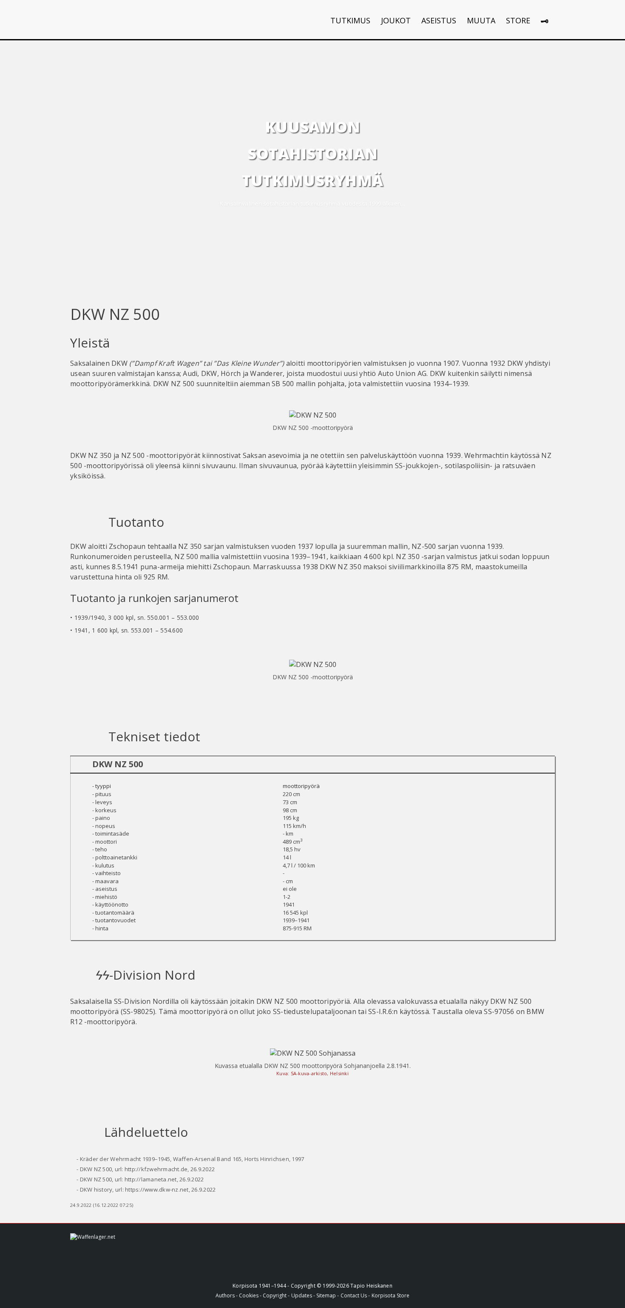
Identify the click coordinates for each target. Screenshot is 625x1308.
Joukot (396, 20)
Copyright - (276, 1295)
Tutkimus (350, 20)
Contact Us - (355, 1295)
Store (518, 20)
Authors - (227, 1295)
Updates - (303, 1295)
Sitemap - (327, 1295)
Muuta (481, 20)
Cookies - (251, 1295)
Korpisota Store (390, 1295)
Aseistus (438, 20)
